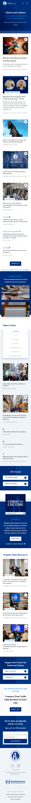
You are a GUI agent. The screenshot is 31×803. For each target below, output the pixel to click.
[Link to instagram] (12, 766)
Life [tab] (15, 335)
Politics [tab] (15, 343)
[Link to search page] (23, 3)
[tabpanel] (15, 412)
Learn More (15, 538)
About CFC (15, 709)
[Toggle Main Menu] (27, 3)
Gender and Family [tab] (15, 356)
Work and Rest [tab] (15, 347)
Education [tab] (15, 352)
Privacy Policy (15, 770)
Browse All (15, 263)
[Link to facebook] (19, 766)
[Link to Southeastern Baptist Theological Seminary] (15, 784)
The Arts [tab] (15, 339)
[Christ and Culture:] (15, 755)
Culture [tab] (15, 331)
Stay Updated (15, 741)
